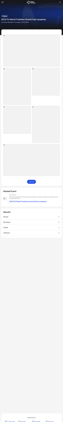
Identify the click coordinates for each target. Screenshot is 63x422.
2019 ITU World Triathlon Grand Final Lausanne (27, 201)
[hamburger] (2, 2)
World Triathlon (31, 2)
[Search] (60, 2)
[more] (31, 50)
